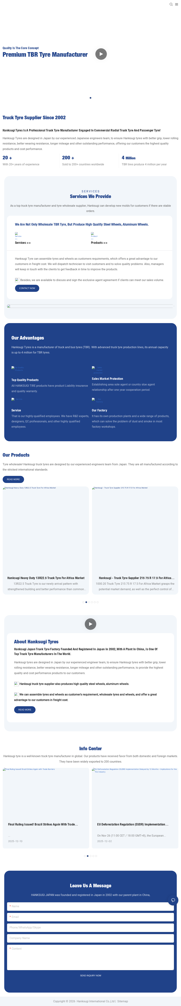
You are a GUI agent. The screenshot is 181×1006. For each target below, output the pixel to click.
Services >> (23, 242)
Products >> (99, 242)
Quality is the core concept (21, 48)
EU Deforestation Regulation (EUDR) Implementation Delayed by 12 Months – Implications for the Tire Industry (131, 824)
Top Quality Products (25, 380)
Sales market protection (107, 378)
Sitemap (122, 1001)
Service (16, 410)
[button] (90, 98)
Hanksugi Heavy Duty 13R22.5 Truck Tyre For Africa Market (45, 578)
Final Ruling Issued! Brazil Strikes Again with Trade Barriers (41, 824)
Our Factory (99, 410)
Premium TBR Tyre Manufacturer (45, 55)
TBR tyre (60, 224)
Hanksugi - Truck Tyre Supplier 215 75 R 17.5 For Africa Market (135, 578)
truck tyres (42, 464)
